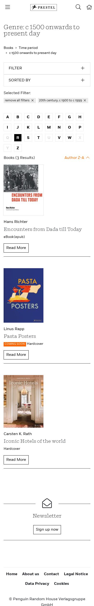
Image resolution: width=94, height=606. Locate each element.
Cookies (61, 584)
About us (30, 574)
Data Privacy (37, 584)
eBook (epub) (14, 237)
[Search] (78, 7)
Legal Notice (76, 574)
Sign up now (47, 530)
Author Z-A (75, 158)
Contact (51, 574)
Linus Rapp (14, 329)
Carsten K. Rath (18, 434)
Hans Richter (15, 222)
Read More (16, 248)
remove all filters (17, 100)
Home (11, 574)
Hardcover (35, 343)
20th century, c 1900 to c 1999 (61, 100)
